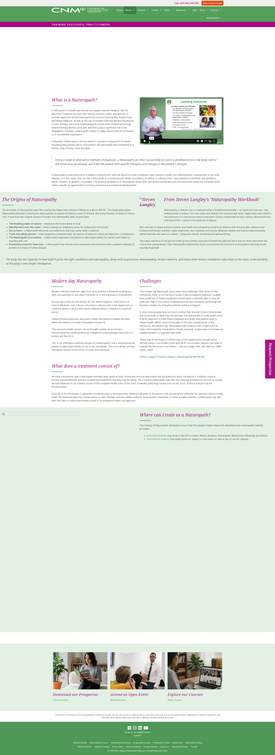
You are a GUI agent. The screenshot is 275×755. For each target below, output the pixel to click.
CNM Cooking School (193, 743)
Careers (137, 735)
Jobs (195, 10)
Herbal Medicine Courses (120, 743)
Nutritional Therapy (101, 747)
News (167, 10)
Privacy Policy (117, 747)
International (212, 17)
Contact (215, 10)
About (128, 10)
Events (155, 10)
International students (158, 439)
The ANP (194, 747)
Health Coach (177, 743)
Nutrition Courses (80, 743)
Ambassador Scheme (180, 747)
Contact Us (164, 747)
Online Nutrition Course (99, 743)
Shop (202, 10)
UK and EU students (157, 435)
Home (119, 10)
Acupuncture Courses (141, 743)
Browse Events (118, 700)
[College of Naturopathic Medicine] (80, 10)
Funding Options (150, 747)
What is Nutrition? (85, 747)
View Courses (175, 700)
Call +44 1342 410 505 (186, 3)
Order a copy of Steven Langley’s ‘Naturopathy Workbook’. (172, 356)
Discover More (60, 700)
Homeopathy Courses (161, 743)
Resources (181, 10)
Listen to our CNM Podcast (137, 732)
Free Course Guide (212, 3)
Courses (141, 10)
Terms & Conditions (133, 747)
